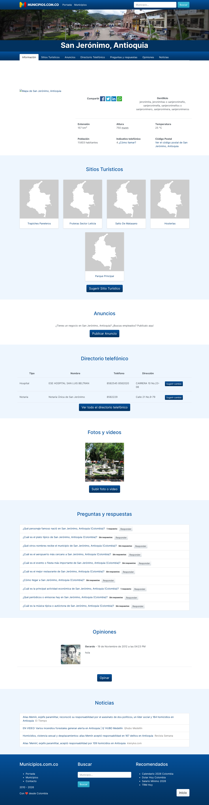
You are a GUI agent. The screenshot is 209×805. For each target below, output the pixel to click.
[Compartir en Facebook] (102, 98)
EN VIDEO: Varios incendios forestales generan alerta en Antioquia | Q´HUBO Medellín (73, 728)
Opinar (104, 678)
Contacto (31, 781)
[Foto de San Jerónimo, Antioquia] (104, 462)
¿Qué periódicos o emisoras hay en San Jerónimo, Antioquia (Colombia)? (73, 597)
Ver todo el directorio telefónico (105, 407)
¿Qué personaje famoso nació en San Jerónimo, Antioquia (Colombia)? (70, 528)
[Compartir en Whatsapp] (119, 98)
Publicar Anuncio (104, 333)
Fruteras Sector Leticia (83, 223)
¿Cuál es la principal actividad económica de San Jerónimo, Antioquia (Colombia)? (77, 588)
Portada (67, 4)
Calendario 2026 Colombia (157, 773)
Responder (125, 529)
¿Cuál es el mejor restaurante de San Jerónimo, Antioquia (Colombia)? (71, 571)
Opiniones (148, 57)
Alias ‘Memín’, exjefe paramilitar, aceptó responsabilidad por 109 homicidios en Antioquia (74, 743)
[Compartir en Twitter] (108, 98)
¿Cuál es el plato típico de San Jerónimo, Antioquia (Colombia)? (67, 537)
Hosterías (169, 223)
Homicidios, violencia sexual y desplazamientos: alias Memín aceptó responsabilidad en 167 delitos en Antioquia (88, 735)
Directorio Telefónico (92, 57)
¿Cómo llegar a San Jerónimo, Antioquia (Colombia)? (61, 580)
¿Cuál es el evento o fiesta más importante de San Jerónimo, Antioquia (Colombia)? (79, 562)
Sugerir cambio (173, 383)
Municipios (80, 4)
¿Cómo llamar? (127, 142)
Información (29, 57)
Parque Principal (104, 276)
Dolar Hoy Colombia (154, 777)
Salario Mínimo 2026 (154, 781)
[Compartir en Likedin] (113, 98)
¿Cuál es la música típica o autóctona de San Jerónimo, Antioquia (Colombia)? (76, 605)
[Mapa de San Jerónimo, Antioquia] (40, 90)
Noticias (164, 57)
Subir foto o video (105, 489)
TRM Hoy (147, 784)
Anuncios (70, 57)
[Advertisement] (104, 78)
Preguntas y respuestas (123, 57)
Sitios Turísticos (50, 57)
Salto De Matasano (126, 223)
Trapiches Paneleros (39, 223)
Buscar (183, 4)
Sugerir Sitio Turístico (104, 288)
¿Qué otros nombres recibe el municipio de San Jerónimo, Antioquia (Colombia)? (77, 545)
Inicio (183, 793)
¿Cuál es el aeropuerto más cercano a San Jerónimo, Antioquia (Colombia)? (74, 554)
